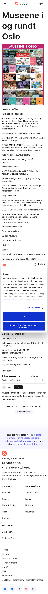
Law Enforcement (10, 558)
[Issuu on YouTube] (34, 589)
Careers (5, 499)
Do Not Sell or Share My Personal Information (22, 580)
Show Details (34, 308)
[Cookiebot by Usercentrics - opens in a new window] (34, 265)
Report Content (9, 562)
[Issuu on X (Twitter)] (19, 589)
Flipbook (29, 505)
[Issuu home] (21, 3)
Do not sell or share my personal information (24, 326)
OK (24, 316)
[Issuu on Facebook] (5, 589)
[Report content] (43, 380)
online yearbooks (26, 438)
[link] (40, 3)
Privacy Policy (10, 300)
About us (6, 492)
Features (29, 499)
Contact (6, 518)
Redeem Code (9, 538)
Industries (29, 511)
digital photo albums (23, 441)
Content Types (32, 492)
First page (6, 370)
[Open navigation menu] (4, 3)
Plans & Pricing (9, 505)
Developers (7, 532)
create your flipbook (29, 444)
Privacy (5, 554)
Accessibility (8, 575)
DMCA (5, 567)
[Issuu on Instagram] (27, 589)
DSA (4, 571)
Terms (5, 549)
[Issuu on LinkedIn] (12, 589)
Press (4, 511)
